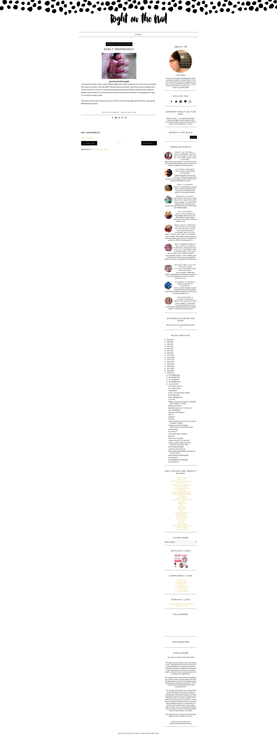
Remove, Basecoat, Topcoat (180, 408)
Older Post (148, 143)
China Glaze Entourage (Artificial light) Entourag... (181, 426)
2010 (169, 371)
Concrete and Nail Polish (181, 488)
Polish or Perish (181, 518)
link (178, 118)
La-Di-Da (171, 399)
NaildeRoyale (181, 583)
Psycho (171, 419)
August (172, 384)
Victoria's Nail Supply (181, 591)
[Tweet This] (115, 119)
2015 (169, 359)
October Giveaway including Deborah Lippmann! (185, 171)
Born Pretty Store (182, 582)
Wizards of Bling (181, 527)
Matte (171, 415)
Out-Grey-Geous (175, 386)
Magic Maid (181, 503)
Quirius (171, 417)
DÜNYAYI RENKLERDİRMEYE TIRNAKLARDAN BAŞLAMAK (181, 493)
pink (129, 112)
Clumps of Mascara (181, 487)
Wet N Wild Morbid (176, 447)
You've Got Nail (181, 529)
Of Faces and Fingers (181, 512)
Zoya (134, 112)
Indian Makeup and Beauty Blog (181, 499)
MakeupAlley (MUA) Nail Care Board (181, 604)
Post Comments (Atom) (100, 149)
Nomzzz (181, 511)
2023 (169, 342)
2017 (169, 355)
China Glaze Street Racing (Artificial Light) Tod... (179, 444)
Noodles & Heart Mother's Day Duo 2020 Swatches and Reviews (185, 198)
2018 (169, 353)
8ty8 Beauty (181, 580)
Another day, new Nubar (178, 455)
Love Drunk (173, 429)
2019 (169, 351)
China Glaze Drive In (176, 449)
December (173, 375)
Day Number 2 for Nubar (178, 460)
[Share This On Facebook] (112, 119)
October (172, 379)
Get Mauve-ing (174, 388)
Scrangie (181, 522)
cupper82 (181, 75)
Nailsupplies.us (181, 585)
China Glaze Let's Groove (179, 440)
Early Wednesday (175, 397)
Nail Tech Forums (181, 606)
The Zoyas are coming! (177, 434)
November (173, 377)
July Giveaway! (185, 211)
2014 (169, 362)
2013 (169, 364)
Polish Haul (173, 457)
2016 (169, 357)
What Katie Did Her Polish (181, 525)
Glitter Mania (174, 410)
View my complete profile (181, 87)
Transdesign (181, 589)
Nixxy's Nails (181, 509)
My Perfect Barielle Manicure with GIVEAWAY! (185, 284)
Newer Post (90, 143)
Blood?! (171, 436)
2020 (169, 348)
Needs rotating (174, 406)
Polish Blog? (173, 462)
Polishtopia (181, 520)
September (173, 382)
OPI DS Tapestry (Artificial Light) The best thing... (182, 422)
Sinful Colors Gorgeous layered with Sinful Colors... (182, 402)
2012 (169, 366)
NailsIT (181, 505)
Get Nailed (181, 496)
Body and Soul (181, 483)
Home (138, 35)
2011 (169, 368)
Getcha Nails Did (181, 498)
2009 (169, 373)
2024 (169, 340)
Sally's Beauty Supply (181, 587)
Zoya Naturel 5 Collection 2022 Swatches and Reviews (185, 299)
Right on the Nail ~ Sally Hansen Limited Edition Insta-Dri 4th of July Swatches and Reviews (185, 155)
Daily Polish (181, 490)
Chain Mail (172, 391)
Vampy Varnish (182, 523)
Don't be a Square (175, 438)
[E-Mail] (192, 85)
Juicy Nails (181, 501)
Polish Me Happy (181, 516)
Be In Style (181, 479)
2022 (169, 344)
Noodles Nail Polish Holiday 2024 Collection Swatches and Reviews (185, 267)
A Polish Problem (181, 477)
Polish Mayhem (181, 514)
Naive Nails (181, 507)
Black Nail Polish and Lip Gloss (182, 481)
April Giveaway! (185, 185)
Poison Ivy (172, 432)
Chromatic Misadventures (181, 485)
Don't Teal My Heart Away (179, 393)
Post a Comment (87, 138)
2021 (169, 346)
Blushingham (173, 395)
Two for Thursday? (176, 412)
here (180, 327)
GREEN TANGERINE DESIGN (146, 733)
